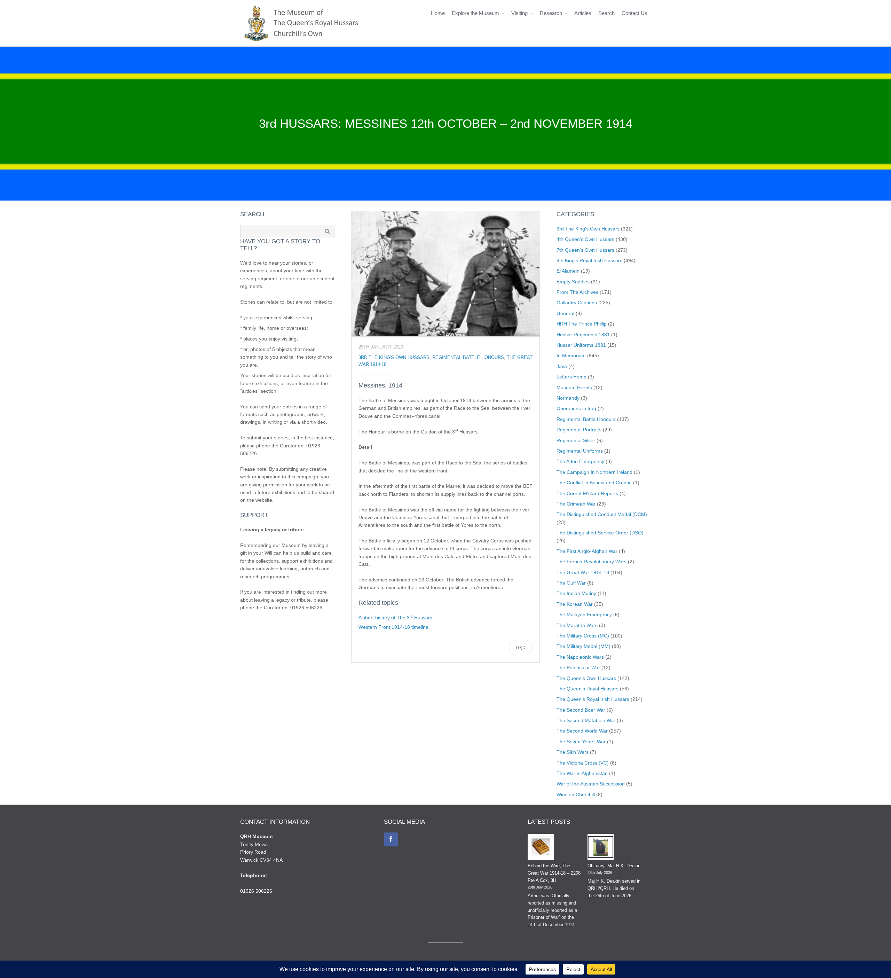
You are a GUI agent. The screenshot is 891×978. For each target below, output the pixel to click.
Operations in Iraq (576, 408)
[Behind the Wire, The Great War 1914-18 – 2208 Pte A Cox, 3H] (541, 848)
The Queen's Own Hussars (586, 678)
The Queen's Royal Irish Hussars (593, 699)
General (565, 313)
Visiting (519, 13)
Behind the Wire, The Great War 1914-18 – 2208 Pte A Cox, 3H (554, 873)
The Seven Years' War (581, 741)
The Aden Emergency (580, 461)
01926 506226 (256, 891)
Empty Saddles (573, 281)
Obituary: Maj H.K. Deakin (614, 865)
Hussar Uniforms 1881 (581, 345)
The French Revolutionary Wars (591, 561)
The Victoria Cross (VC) (583, 763)
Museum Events (574, 387)
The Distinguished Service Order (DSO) (600, 532)
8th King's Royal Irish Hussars (589, 260)
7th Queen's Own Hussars (585, 250)
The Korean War (575, 604)
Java (562, 366)
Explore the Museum (475, 13)
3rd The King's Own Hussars (393, 357)
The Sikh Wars (573, 752)
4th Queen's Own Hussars (585, 239)
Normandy (568, 398)
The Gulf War (571, 583)
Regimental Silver (576, 440)
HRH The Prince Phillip (582, 324)
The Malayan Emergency (584, 614)
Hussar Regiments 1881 (583, 334)
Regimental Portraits (579, 429)
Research (551, 13)
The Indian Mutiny (576, 593)
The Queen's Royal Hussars (587, 688)
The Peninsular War (578, 667)
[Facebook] (391, 839)
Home (438, 13)
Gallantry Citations (577, 302)
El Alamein (568, 271)
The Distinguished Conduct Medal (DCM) (602, 514)
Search (606, 13)
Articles (582, 13)
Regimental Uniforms (580, 451)
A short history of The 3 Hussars (395, 617)
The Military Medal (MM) (583, 646)
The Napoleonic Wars (580, 657)
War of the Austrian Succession (591, 784)
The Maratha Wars (577, 625)
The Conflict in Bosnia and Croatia (594, 482)
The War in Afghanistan (582, 773)
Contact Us (634, 13)
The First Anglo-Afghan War (587, 551)
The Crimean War (576, 504)
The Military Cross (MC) (583, 636)
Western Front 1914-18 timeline (393, 627)
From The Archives (577, 292)
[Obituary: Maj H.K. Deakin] (601, 848)
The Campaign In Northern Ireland (594, 472)
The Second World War (582, 731)
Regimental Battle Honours (468, 357)
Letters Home (571, 377)
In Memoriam (571, 355)
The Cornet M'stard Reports (587, 493)
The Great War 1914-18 (583, 572)
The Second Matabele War (586, 720)
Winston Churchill (576, 794)
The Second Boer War (581, 710)
